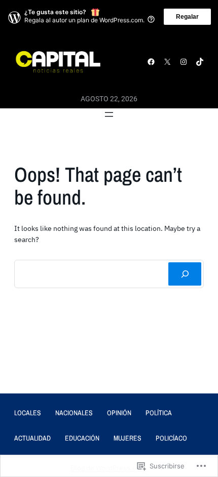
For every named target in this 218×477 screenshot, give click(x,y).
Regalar (187, 16)
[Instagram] (183, 62)
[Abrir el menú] (109, 114)
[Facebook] (151, 62)
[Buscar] (184, 274)
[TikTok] (200, 62)
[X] (167, 62)
